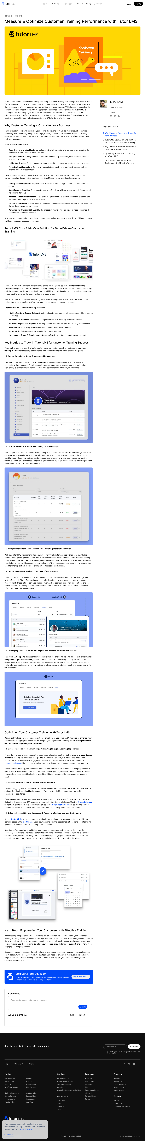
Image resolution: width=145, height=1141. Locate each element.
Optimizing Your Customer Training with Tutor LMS (120, 154)
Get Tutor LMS (79, 977)
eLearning (8, 16)
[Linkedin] (139, 1064)
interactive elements (13, 763)
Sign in (83, 1007)
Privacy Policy (26, 1129)
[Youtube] (134, 1064)
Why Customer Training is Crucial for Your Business (121, 134)
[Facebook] (124, 1064)
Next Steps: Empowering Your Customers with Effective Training (119, 161)
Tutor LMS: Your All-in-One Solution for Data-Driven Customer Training (120, 141)
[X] (129, 1064)
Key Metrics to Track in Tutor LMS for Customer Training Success (121, 147)
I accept (9, 1134)
